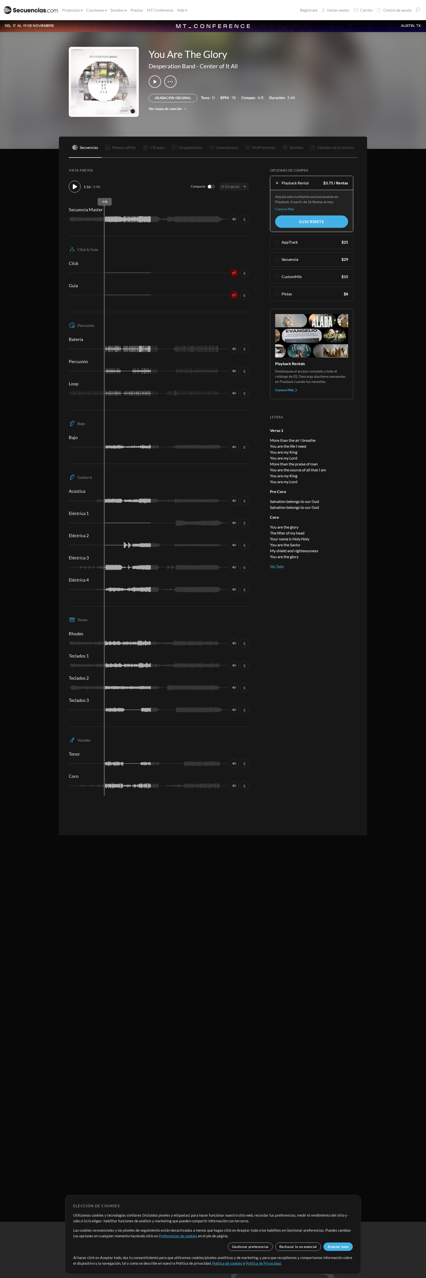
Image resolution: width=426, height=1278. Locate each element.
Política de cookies (227, 1263)
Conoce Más (284, 209)
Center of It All (219, 66)
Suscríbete (311, 221)
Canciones (95, 10)
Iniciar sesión (338, 10)
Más (181, 10)
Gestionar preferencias (250, 1246)
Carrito (366, 10)
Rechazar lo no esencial (298, 1246)
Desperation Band (172, 66)
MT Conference (160, 10)
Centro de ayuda (397, 10)
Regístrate (309, 10)
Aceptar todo (338, 1246)
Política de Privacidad (263, 1263)
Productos (71, 10)
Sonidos (117, 10)
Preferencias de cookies (178, 1236)
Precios (136, 10)
